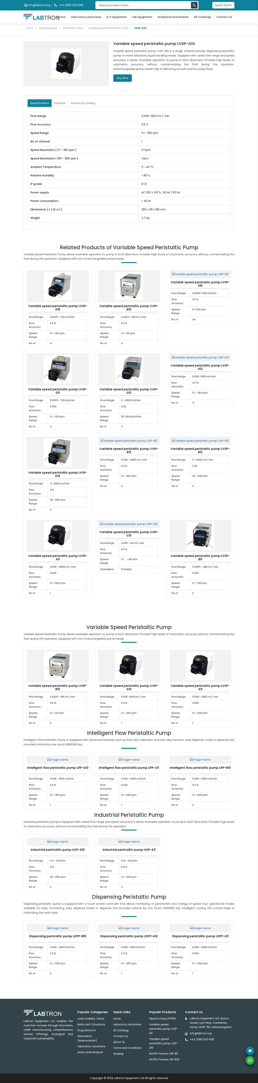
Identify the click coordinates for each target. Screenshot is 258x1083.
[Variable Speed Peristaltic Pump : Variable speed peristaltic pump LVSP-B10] (129, 286)
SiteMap (118, 1054)
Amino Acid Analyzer (90, 1052)
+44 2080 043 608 (202, 1039)
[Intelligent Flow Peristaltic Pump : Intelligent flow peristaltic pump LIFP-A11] (128, 760)
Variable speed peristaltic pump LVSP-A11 (163, 1029)
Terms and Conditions (127, 1048)
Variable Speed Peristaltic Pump (108, 28)
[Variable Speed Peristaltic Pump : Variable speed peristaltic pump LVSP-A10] (129, 666)
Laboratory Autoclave (86, 17)
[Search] (194, 5)
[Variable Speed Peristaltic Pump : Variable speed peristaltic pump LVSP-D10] (58, 286)
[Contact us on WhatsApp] (250, 1060)
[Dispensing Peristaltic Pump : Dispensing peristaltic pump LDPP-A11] (200, 928)
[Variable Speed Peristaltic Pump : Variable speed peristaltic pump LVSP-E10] (200, 274)
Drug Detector (86, 1030)
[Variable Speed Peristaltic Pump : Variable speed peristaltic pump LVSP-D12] (200, 357)
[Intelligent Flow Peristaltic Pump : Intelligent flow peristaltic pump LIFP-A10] (57, 760)
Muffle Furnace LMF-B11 (163, 1053)
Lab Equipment (142, 17)
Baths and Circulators (91, 1024)
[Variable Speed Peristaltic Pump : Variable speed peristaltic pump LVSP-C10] (129, 524)
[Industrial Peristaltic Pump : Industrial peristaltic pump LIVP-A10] (57, 841)
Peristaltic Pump (73, 28)
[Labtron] (41, 17)
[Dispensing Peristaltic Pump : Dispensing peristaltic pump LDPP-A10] (128, 928)
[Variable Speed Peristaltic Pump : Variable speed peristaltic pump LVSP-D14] (58, 452)
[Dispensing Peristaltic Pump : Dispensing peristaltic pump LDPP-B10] (57, 928)
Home (61, 17)
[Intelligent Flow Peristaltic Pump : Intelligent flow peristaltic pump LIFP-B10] (200, 760)
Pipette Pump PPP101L (162, 1018)
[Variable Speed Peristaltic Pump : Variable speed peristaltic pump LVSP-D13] (129, 369)
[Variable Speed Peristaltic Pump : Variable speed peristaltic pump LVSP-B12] (128, 440)
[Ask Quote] (250, 1051)
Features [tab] (60, 103)
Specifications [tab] (39, 103)
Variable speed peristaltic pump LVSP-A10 (163, 1043)
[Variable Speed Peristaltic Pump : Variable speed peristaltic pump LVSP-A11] (58, 536)
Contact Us (224, 17)
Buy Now (122, 78)
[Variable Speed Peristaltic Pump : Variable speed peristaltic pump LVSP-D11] (58, 369)
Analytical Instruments (173, 17)
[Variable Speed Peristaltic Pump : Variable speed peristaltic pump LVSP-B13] (200, 440)
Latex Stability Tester (90, 1018)
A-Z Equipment (117, 17)
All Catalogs (202, 17)
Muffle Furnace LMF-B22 (164, 1059)
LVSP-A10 (140, 28)
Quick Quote (223, 5)
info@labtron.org (39, 5)
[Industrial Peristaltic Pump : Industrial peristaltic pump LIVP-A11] (128, 841)
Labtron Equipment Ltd (129, 1078)
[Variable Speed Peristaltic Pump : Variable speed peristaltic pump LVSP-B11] (200, 536)
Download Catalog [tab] (83, 103)
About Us (119, 1042)
